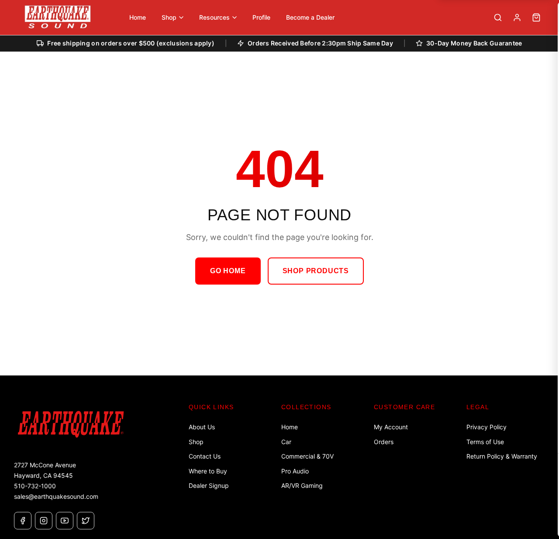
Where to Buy (208, 471)
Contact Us (205, 456)
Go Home (228, 271)
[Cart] (536, 17)
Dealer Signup (209, 485)
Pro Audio (295, 471)
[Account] (517, 17)
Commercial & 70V (307, 456)
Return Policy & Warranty (501, 456)
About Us (202, 427)
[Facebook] (22, 520)
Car (286, 441)
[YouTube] (64, 520)
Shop (196, 441)
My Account (391, 427)
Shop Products (316, 271)
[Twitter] (85, 520)
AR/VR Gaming (302, 485)
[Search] (498, 17)
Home (289, 427)
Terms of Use (485, 441)
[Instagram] (43, 520)
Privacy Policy (486, 427)
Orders (383, 441)
